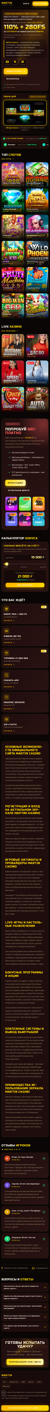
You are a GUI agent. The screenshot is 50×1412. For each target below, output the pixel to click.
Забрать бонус (14, 71)
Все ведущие (9, 331)
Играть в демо (15, 483)
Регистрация (40, 4)
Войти (26, 4)
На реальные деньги (18, 490)
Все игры (7, 159)
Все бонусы (12, 79)
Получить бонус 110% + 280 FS (25, 1362)
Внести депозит (25, 585)
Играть (40, 1405)
